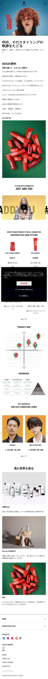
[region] (24, 284)
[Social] (3, 638)
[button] (24, 619)
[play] (24, 207)
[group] (24, 435)
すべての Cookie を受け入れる (24, 289)
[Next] (47, 277)
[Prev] (1, 433)
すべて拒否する (23, 296)
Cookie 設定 (24, 283)
